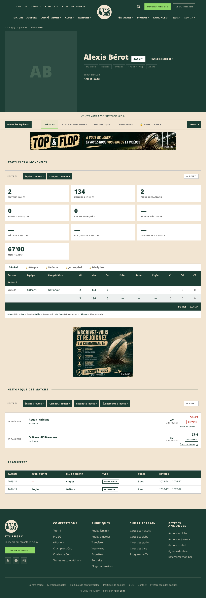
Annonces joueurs (179, 539)
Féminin (36, 6)
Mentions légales (56, 585)
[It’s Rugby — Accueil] (11, 526)
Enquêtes (97, 554)
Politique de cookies (114, 585)
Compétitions (51, 17)
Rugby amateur (101, 536)
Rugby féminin (100, 530)
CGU (131, 585)
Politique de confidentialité (85, 585)
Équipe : (34, 176)
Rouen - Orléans (39, 419)
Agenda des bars (178, 551)
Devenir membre (157, 6)
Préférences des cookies (163, 585)
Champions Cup (62, 548)
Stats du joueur (189, 426)
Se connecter (184, 6)
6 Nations (59, 542)
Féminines (125, 17)
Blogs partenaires (73, 6)
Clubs (69, 17)
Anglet (70, 481)
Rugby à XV (51, 6)
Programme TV (139, 554)
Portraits (97, 560)
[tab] (13, 267)
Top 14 (57, 530)
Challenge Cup (61, 554)
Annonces (160, 17)
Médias (50, 124)
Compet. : (59, 176)
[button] (103, 421)
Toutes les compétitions (67, 560)
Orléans (70, 489)
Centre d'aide (36, 585)
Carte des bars (138, 548)
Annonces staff (177, 545)
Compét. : (59, 403)
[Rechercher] (138, 6)
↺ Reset (191, 176)
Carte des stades (140, 542)
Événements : (115, 403)
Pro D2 (57, 536)
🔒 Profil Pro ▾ (150, 124)
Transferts (125, 124)
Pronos (143, 17)
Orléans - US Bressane (43, 437)
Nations (84, 17)
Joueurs (32, 17)
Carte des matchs (140, 530)
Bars (176, 17)
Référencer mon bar (180, 557)
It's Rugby (10, 27)
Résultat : (86, 403)
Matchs (18, 17)
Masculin (21, 6)
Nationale (33, 423)
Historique (102, 124)
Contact (142, 585)
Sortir (189, 17)
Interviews (98, 548)
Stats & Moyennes (74, 124)
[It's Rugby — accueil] (104, 12)
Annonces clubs (177, 533)
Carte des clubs (139, 536)
